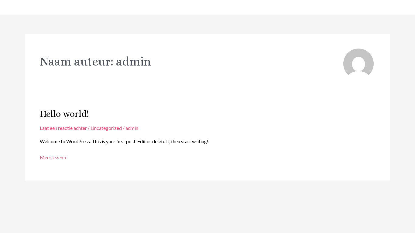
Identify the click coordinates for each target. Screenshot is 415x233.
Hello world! (64, 114)
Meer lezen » (53, 158)
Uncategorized (106, 128)
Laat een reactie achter (63, 128)
